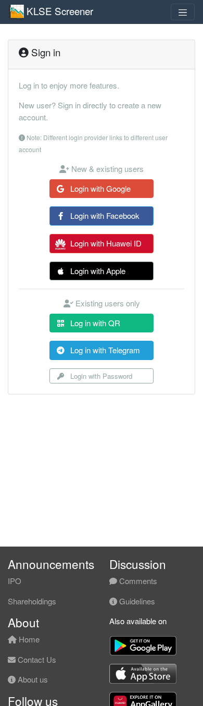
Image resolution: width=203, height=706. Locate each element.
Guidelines (136, 601)
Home (28, 639)
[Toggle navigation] (183, 12)
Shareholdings (32, 601)
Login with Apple (96, 270)
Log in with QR (94, 322)
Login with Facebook (103, 215)
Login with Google (99, 188)
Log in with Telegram (104, 349)
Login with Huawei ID (105, 243)
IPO (14, 580)
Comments (137, 580)
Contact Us (36, 659)
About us (32, 679)
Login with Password (100, 376)
